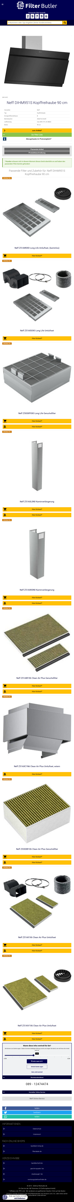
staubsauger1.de (37, 1174)
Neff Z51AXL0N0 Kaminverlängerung (37, 501)
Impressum (37, 1134)
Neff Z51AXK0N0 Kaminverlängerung (37, 590)
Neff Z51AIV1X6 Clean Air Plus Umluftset (37, 1025)
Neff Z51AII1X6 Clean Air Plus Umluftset (37, 937)
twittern (37, 1112)
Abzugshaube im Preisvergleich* (38, 139)
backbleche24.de (37, 1163)
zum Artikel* (37, 131)
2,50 (37, 1053)
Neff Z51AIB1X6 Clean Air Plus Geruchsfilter (37, 678)
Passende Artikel (37, 149)
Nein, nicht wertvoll (37, 1072)
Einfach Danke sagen (37, 1066)
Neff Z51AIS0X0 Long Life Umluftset (37, 330)
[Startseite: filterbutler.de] (37, 9)
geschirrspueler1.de (37, 1168)
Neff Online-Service (37, 1099)
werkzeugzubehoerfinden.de (37, 1179)
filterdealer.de (37, 1151)
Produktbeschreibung (37, 153)
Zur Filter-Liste (37, 135)
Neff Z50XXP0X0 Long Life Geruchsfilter (37, 413)
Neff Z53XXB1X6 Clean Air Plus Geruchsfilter (37, 849)
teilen (37, 1108)
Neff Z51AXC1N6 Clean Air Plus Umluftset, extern (37, 766)
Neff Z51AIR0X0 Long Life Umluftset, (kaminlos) (37, 248)
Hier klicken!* (37, 256)
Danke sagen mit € (37, 1061)
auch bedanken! (19, 1198)
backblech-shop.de (37, 1146)
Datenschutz (37, 1129)
